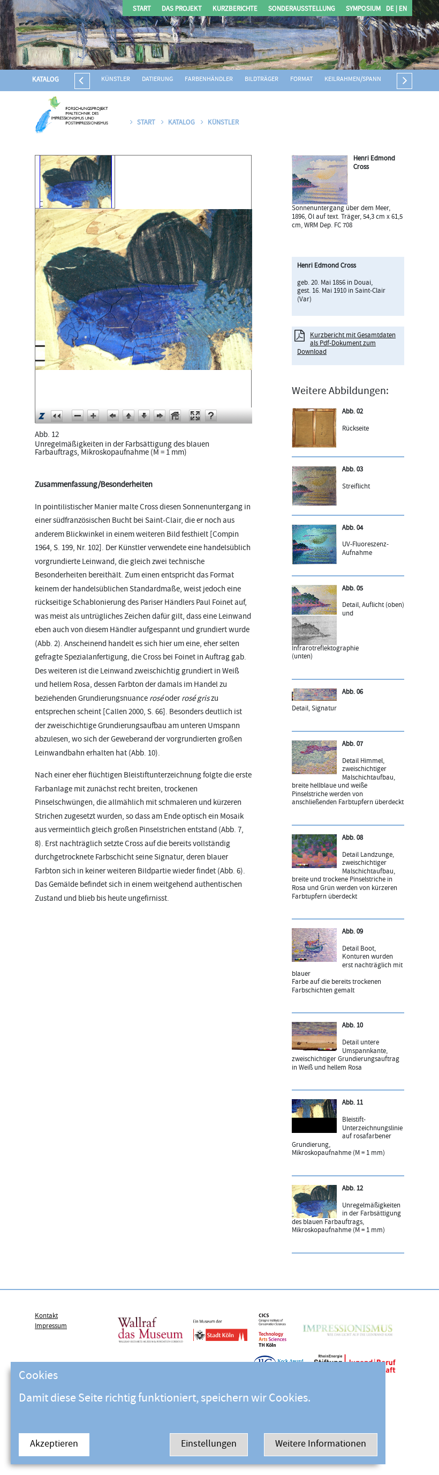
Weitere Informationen (320, 1444)
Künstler (115, 80)
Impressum (51, 1326)
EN (402, 9)
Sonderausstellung (301, 9)
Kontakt (46, 1316)
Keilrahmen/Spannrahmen (364, 80)
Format (301, 80)
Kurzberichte (235, 9)
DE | (391, 9)
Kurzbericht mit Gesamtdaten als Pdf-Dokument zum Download (346, 344)
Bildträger (261, 80)
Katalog (45, 80)
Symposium (363, 9)
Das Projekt (182, 9)
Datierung (157, 80)
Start (142, 9)
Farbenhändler (209, 80)
